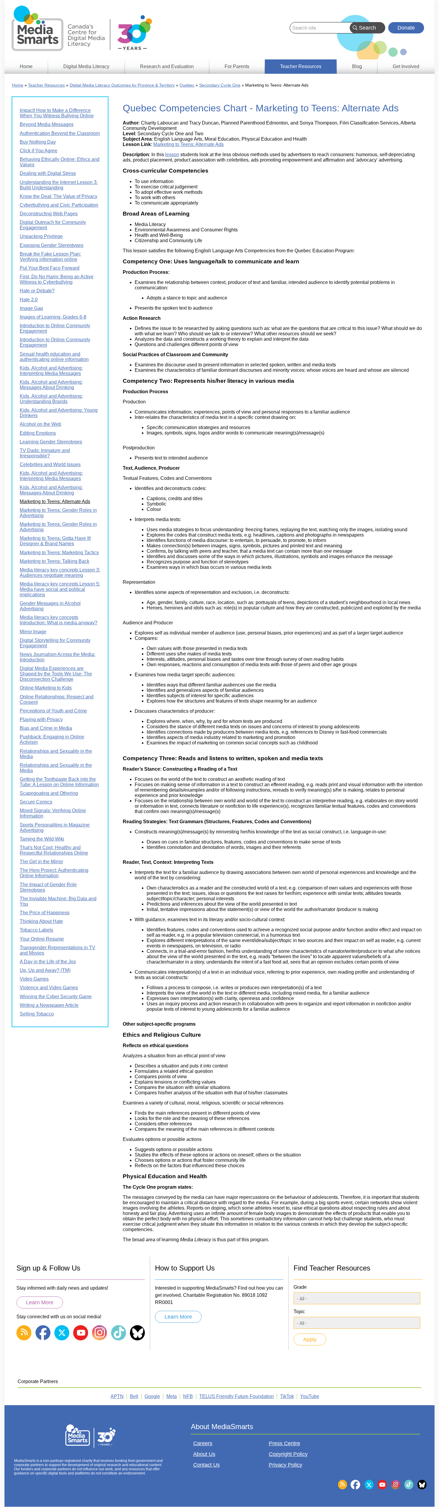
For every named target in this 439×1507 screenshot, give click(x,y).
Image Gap (31, 308)
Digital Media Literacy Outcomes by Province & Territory (122, 85)
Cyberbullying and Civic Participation (59, 205)
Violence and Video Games (49, 987)
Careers (202, 1443)
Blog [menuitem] (357, 66)
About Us (204, 1454)
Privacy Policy (285, 1465)
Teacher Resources (46, 85)
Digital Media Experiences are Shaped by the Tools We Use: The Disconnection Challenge (56, 674)
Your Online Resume (42, 938)
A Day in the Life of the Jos (48, 961)
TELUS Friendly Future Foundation (236, 1396)
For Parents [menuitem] (237, 66)
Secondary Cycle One (219, 85)
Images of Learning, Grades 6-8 (53, 316)
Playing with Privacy (41, 719)
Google (152, 1396)
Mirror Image (33, 631)
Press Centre (284, 1443)
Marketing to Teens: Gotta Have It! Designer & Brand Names (55, 541)
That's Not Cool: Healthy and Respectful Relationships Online (54, 850)
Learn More (39, 1302)
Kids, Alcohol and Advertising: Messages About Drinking (51, 385)
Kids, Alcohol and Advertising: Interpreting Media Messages (51, 370)
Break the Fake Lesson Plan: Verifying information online (50, 256)
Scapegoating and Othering (49, 793)
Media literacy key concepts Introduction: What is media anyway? (58, 620)
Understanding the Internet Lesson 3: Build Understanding (59, 185)
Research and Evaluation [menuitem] (167, 66)
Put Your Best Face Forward (49, 268)
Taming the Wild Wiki (42, 838)
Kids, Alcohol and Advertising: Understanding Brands (51, 399)
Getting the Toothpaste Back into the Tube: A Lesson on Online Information (59, 782)
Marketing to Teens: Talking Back (54, 561)
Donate (406, 28)
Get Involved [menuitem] (406, 66)
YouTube (309, 1396)
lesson (172, 154)
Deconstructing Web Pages (49, 213)
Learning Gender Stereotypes (51, 441)
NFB (188, 1396)
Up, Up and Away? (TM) (45, 970)
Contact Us (206, 1465)
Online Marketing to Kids (46, 687)
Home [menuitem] (26, 66)
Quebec (186, 85)
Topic (299, 1311)
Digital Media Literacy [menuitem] (86, 66)
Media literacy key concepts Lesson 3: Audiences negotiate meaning (60, 572)
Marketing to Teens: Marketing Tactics (59, 552)
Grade (300, 1287)
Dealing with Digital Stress (48, 173)
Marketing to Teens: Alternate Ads (188, 144)
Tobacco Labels (36, 930)
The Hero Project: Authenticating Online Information (54, 873)
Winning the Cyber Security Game (56, 996)
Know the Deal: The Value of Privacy (58, 196)
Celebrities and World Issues (50, 464)
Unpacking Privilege (41, 236)
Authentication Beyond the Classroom (60, 133)
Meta (171, 1396)
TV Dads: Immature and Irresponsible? (45, 453)
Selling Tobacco (37, 1013)
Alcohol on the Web (40, 424)
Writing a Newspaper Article (49, 1005)
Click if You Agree (38, 150)
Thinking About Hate (41, 921)
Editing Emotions (38, 433)
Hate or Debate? (37, 290)
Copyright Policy (288, 1454)
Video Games (34, 978)
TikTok (287, 1396)
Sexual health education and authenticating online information (54, 356)
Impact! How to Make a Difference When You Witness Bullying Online (57, 113)
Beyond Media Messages (46, 124)
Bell (134, 1396)
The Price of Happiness (45, 912)
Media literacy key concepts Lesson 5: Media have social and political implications (60, 589)
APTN (117, 1396)
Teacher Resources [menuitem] (300, 66)
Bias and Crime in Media (46, 728)
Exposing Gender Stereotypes (51, 245)
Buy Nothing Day (38, 142)
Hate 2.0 (29, 299)
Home (17, 85)
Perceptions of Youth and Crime (53, 710)
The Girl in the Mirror (41, 861)
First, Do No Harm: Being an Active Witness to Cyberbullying (56, 279)
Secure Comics (36, 801)
